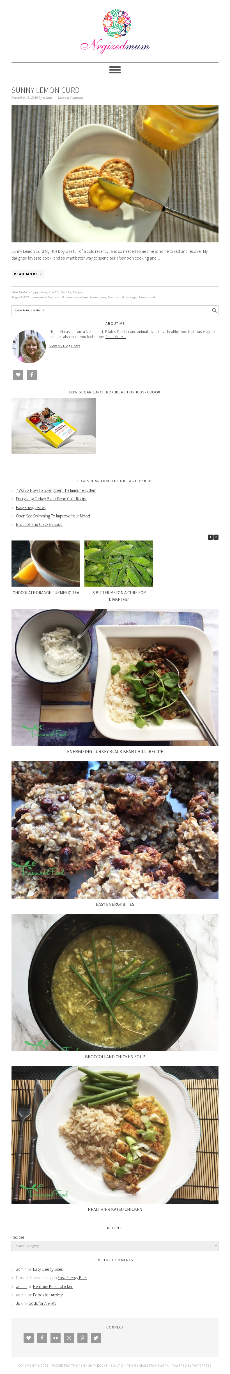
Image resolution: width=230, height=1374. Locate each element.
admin (21, 1269)
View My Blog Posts (64, 345)
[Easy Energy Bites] (115, 829)
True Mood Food (115, 29)
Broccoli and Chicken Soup (39, 524)
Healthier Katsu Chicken (115, 1209)
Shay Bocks (98, 1365)
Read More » (28, 274)
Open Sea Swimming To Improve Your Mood (53, 516)
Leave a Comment (70, 98)
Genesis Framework (151, 1365)
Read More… (115, 336)
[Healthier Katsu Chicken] (115, 1135)
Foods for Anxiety (48, 1295)
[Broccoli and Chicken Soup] (115, 982)
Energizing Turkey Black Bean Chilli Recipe (51, 498)
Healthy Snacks (60, 292)
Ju (18, 1303)
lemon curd (116, 297)
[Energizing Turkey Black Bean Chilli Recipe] (115, 677)
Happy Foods (38, 292)
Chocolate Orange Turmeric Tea (46, 592)
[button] (216, 537)
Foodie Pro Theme (66, 1365)
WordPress (201, 1365)
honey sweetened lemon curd (85, 297)
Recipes (78, 292)
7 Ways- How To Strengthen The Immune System (56, 490)
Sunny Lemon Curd (46, 90)
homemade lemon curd (47, 297)
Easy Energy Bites (30, 507)
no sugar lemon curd (140, 297)
